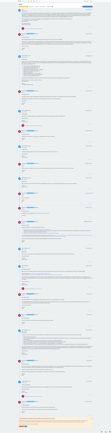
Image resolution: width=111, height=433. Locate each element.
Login (26, 426)
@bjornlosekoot (28, 55)
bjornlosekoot (24, 33)
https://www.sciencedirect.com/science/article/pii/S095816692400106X (37, 229)
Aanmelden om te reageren (87, 6)
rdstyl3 (23, 9)
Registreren (22, 426)
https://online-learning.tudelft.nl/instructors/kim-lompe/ (39, 273)
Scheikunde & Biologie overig (24, 6)
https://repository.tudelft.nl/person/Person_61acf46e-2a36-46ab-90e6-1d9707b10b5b (44, 274)
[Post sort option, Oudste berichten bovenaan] (81, 6)
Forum (19, 1)
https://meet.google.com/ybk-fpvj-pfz (42, 213)
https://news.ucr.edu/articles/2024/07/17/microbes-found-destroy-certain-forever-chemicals (41, 233)
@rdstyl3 (36, 33)
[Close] (91, 418)
